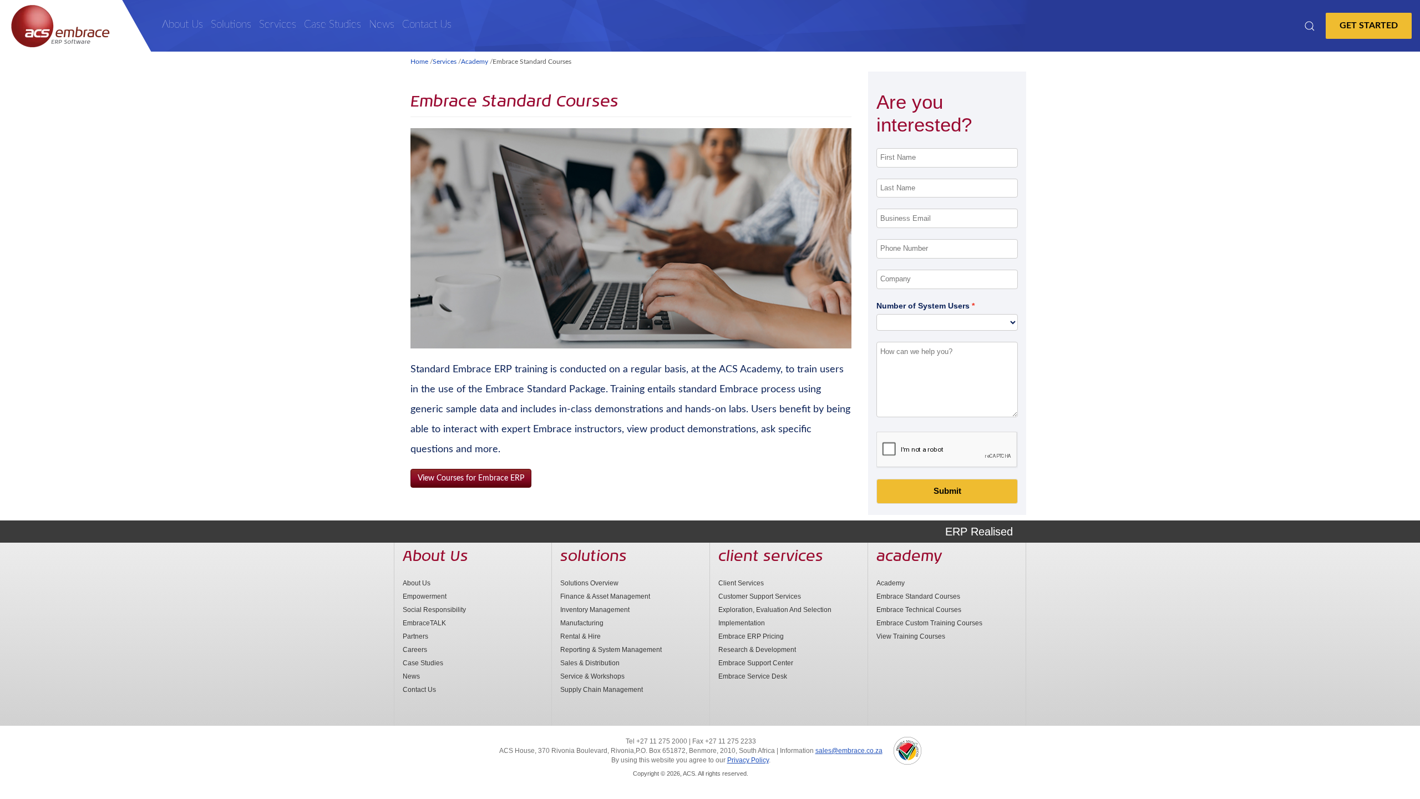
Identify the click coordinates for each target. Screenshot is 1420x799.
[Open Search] (1309, 26)
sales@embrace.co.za (849, 751)
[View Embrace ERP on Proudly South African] (907, 751)
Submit (947, 490)
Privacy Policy (748, 760)
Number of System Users (923, 305)
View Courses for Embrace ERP (471, 478)
